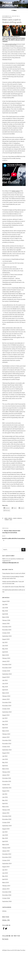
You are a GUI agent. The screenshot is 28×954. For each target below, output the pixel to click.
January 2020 (5, 851)
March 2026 (5, 617)
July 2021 (4, 794)
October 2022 (6, 746)
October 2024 (6, 671)
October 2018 (6, 898)
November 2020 (6, 819)
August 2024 (5, 677)
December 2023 (6, 702)
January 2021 (5, 813)
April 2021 (5, 803)
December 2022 (6, 740)
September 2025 (7, 636)
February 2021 (6, 810)
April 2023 (5, 727)
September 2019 (7, 863)
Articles (4, 911)
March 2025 (5, 655)
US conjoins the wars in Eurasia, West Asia (13, 586)
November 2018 (6, 895)
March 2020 (5, 844)
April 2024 (5, 690)
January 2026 (5, 623)
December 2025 (6, 626)
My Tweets (5, 939)
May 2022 (5, 762)
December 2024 (6, 664)
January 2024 (5, 699)
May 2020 (5, 838)
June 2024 (5, 683)
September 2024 (7, 674)
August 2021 (5, 791)
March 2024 (5, 693)
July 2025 (4, 642)
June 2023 (5, 721)
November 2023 (6, 705)
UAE (11, 519)
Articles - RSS (6, 920)
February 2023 (6, 734)
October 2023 (6, 709)
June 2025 (5, 645)
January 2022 (5, 775)
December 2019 (6, 854)
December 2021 (6, 778)
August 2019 (5, 866)
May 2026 (5, 611)
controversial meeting (10, 44)
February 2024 (6, 696)
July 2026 (4, 604)
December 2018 (6, 892)
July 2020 (4, 832)
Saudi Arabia (17, 518)
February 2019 (6, 885)
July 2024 (4, 680)
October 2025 (6, 633)
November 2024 (6, 667)
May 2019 (5, 876)
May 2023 (5, 724)
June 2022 (5, 759)
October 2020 (6, 822)
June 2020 (5, 835)
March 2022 (5, 769)
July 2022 (4, 756)
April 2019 (5, 879)
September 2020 (7, 825)
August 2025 (5, 639)
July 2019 (4, 870)
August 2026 (5, 601)
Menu (14, 10)
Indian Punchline (10, 4)
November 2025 (6, 629)
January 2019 (5, 889)
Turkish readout (15, 191)
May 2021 (5, 800)
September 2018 (7, 901)
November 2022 (6, 743)
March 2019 (5, 882)
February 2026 (6, 620)
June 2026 (5, 607)
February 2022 (6, 772)
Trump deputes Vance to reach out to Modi (13, 573)
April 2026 (5, 614)
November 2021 (6, 781)
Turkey (7, 519)
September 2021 (6, 787)
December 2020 (6, 816)
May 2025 (5, 648)
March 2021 (5, 806)
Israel (10, 518)
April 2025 (5, 652)
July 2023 (4, 718)
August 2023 (5, 715)
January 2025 (5, 661)
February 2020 (6, 847)
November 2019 (6, 857)
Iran (6, 518)
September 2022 (7, 750)
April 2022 (5, 765)
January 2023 (5, 737)
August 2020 (5, 829)
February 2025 (6, 658)
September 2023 (7, 712)
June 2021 (5, 797)
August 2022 (5, 753)
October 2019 (6, 860)
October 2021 (6, 784)
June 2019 (5, 873)
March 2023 (5, 731)
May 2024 (5, 686)
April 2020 (5, 841)
